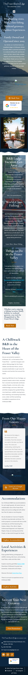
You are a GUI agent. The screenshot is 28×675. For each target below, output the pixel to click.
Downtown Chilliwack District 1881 (14, 280)
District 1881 (21, 564)
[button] (14, 11)
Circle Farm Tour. (17, 573)
